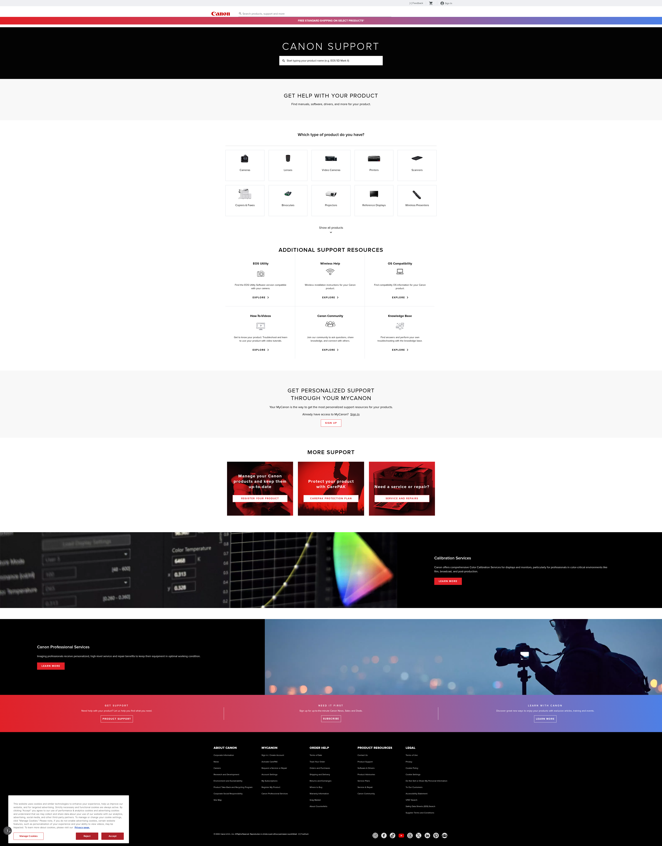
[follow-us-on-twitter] (418, 835)
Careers (217, 768)
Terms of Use (412, 755)
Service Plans (364, 781)
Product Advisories (366, 774)
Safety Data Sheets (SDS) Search (420, 806)
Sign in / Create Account (273, 755)
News (216, 762)
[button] (331, 232)
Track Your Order (317, 762)
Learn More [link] (51, 666)
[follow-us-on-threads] (410, 835)
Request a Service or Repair (274, 768)
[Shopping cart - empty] (431, 3)
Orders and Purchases (320, 768)
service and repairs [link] (402, 498)
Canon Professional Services (275, 793)
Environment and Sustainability (228, 781)
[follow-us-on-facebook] (384, 835)
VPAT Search (411, 800)
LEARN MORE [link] (448, 581)
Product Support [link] (117, 718)
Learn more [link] (545, 718)
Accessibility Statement (417, 793)
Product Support (365, 762)
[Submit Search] (240, 13)
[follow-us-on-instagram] (375, 835)
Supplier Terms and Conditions (420, 813)
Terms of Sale (316, 755)
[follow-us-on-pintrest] (436, 835)
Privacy (409, 762)
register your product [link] (260, 498)
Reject (87, 836)
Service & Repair (365, 787)
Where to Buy (316, 787)
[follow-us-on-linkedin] (427, 835)
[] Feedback (416, 3)
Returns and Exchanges (321, 781)
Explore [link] (259, 297)
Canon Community (366, 793)
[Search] (284, 61)
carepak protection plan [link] (331, 498)
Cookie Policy (412, 768)
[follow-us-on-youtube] (401, 835)
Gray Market (315, 800)
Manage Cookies (28, 836)
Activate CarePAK (270, 762)
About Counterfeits (318, 806)
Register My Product (271, 787)
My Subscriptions (270, 781)
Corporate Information (224, 755)
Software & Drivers (366, 768)
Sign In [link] (355, 414)
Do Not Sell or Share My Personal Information (426, 781)
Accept (113, 836)
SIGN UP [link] (331, 423)
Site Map (218, 800)
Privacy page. (82, 827)
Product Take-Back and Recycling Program (233, 787)
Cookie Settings (413, 774)
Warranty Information (319, 793)
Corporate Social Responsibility (228, 793)
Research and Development (226, 774)
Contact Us (363, 755)
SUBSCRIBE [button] (331, 718)
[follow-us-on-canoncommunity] (444, 835)
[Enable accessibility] (7, 831)
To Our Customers (414, 787)
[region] (68, 819)
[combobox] (314, 14)
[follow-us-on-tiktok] (392, 835)
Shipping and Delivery (320, 774)
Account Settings (270, 774)
